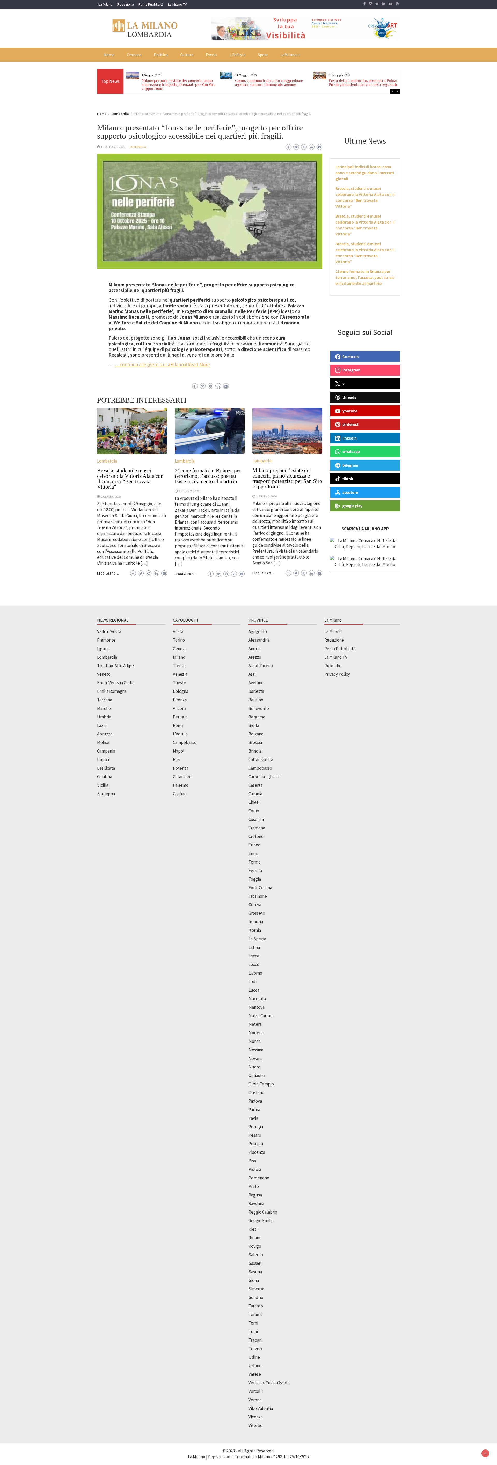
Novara (255, 1058)
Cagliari (180, 794)
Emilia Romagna (112, 691)
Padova (255, 1101)
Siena (253, 1280)
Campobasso (184, 742)
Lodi (252, 981)
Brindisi (255, 751)
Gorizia (254, 905)
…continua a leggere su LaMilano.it (151, 364)
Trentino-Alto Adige (115, 665)
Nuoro (254, 1067)
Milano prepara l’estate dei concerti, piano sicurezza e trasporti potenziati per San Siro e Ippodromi (178, 84)
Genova (180, 648)
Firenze (180, 700)
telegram (350, 465)
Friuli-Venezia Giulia (115, 683)
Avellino (256, 683)
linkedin (349, 438)
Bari (176, 759)
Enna (253, 853)
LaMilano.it (290, 54)
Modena (256, 1033)
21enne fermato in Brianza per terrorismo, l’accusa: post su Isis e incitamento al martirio (208, 476)
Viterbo (255, 1425)
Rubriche (332, 665)
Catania (255, 794)
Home (109, 54)
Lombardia (138, 147)
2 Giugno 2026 (111, 496)
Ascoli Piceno (260, 665)
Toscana (104, 700)
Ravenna (256, 1203)
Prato (253, 1186)
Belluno (255, 700)
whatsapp (351, 451)
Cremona (256, 828)
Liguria (103, 648)
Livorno (255, 973)
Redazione (125, 4)
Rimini (254, 1237)
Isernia (254, 930)
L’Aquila (180, 734)
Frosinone (257, 896)
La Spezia (257, 939)
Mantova (256, 1007)
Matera (255, 1024)
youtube (349, 410)
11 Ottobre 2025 (113, 147)
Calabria (104, 776)
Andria (254, 648)
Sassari (254, 1263)
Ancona (179, 708)
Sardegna (106, 794)
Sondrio (255, 1297)
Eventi (211, 54)
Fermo (254, 862)
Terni (253, 1323)
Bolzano (256, 734)
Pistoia (254, 1169)
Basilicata (106, 768)
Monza (254, 1041)
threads (349, 397)
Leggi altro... (108, 573)
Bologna (180, 691)
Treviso (255, 1348)
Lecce (253, 956)
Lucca (253, 990)
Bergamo (256, 717)
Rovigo (254, 1246)
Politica (161, 54)
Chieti (253, 802)
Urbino (254, 1366)
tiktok (347, 478)
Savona (255, 1272)
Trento (179, 665)
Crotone (256, 836)
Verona (254, 1400)
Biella (253, 725)
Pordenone (258, 1178)
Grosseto (256, 913)
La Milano (105, 4)
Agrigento (257, 631)
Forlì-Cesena (260, 887)
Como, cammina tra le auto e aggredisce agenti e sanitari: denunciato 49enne (269, 82)
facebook (350, 356)
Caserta (255, 785)
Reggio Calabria (262, 1212)
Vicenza (255, 1417)
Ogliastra (256, 1075)
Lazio (102, 725)
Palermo (180, 785)
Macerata (257, 998)
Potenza (180, 768)
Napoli (179, 751)
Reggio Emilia (261, 1220)
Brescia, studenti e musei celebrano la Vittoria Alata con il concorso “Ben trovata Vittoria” (130, 478)
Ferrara (255, 870)
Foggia (254, 879)
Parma (254, 1109)
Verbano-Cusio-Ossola (268, 1383)
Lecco (253, 964)
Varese (254, 1374)
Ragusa (255, 1195)
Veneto (104, 674)
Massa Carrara (261, 1015)
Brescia (255, 742)
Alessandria (259, 640)
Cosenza (256, 819)
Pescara (255, 1144)
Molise (103, 742)
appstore (350, 492)
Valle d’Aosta (109, 631)
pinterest (350, 424)
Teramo (255, 1314)
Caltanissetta (260, 759)
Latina (254, 947)
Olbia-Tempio (261, 1084)
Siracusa (256, 1289)
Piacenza (256, 1152)
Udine (254, 1357)
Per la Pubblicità (150, 4)
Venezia (180, 674)
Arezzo (254, 657)
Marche (104, 708)
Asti (251, 674)
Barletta (256, 691)
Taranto (255, 1306)
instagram (351, 370)
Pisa (252, 1161)
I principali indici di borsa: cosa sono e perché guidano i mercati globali (364, 172)
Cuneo (254, 845)
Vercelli (255, 1391)
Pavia (253, 1118)
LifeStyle (237, 54)
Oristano (256, 1092)
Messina (255, 1050)
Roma (178, 725)
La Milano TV (177, 4)
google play (352, 505)
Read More (199, 364)
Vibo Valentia (260, 1408)
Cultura (186, 54)
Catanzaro (182, 776)
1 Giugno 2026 (266, 496)
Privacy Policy (337, 674)
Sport (263, 54)
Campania (106, 751)
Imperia (255, 922)
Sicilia (102, 785)
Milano (179, 657)
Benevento (258, 708)
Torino (179, 640)
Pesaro (254, 1135)
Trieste (179, 683)
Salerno (255, 1255)
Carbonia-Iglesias (264, 776)
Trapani (255, 1340)
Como (253, 811)
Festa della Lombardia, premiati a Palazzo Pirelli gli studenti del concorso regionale (364, 82)
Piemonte (106, 640)
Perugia (180, 717)
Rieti (252, 1229)
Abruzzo (105, 734)
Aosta (178, 631)
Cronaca (134, 54)
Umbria (104, 717)
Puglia (103, 759)
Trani (253, 1331)
